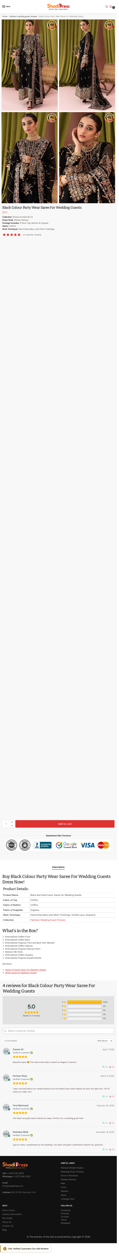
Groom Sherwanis (69, 1175)
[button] (111, 7)
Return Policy (8, 1210)
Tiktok (64, 1219)
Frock (63, 1187)
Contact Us (7, 1225)
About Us (6, 1222)
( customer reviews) (32, 235)
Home (4, 16)
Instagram (65, 1223)
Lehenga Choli (67, 1198)
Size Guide (7, 1218)
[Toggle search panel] (106, 6)
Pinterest (65, 1213)
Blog (4, 1229)
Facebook (65, 1210)
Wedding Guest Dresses (72, 1171)
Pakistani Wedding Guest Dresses (47, 920)
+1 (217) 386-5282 (21, 1176)
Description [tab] (58, 867)
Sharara (64, 1191)
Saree (63, 1195)
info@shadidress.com (12, 1186)
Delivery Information (12, 1214)
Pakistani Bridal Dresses (72, 1167)
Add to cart (65, 824)
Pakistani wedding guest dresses (23, 16)
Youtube (65, 1216)
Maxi (63, 1183)
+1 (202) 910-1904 (15, 1173)
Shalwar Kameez (68, 1179)
